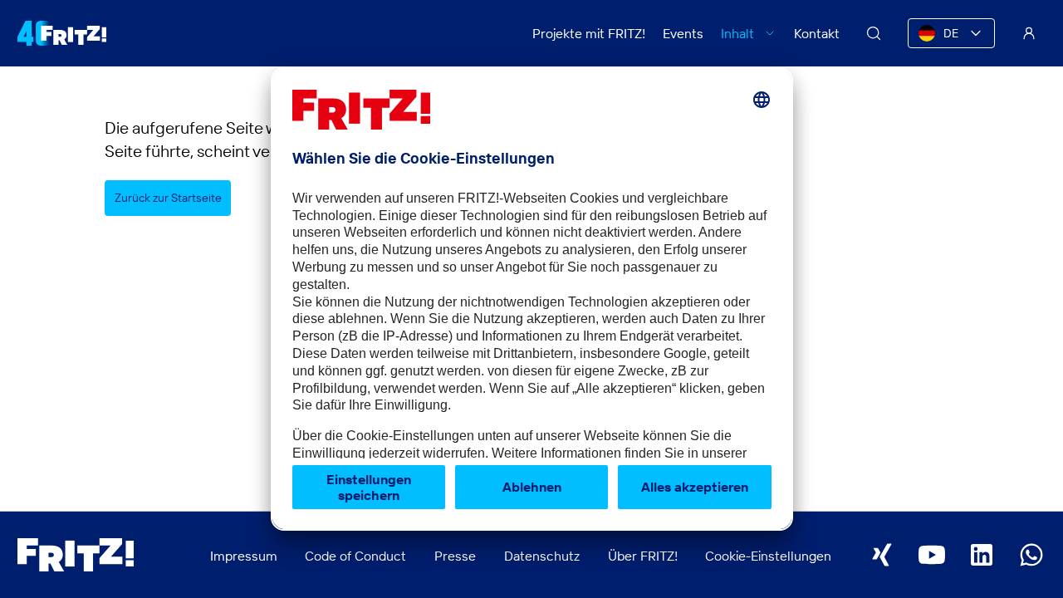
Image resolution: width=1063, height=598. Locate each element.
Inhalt (737, 33)
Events (683, 33)
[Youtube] (932, 555)
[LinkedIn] (981, 555)
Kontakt (817, 33)
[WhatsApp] (1031, 555)
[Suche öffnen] (873, 33)
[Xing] (882, 555)
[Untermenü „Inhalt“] (769, 33)
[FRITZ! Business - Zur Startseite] (61, 33)
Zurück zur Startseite (168, 197)
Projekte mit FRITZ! (588, 33)
